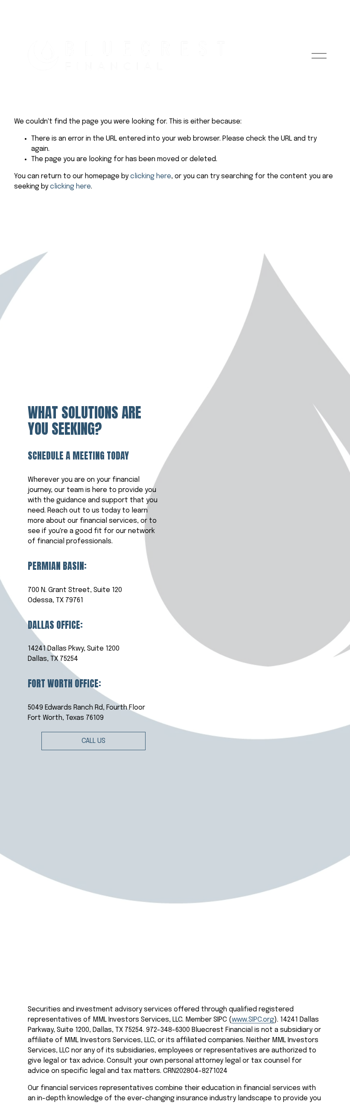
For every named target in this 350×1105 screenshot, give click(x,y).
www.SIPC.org (253, 1019)
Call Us (93, 741)
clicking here (150, 176)
